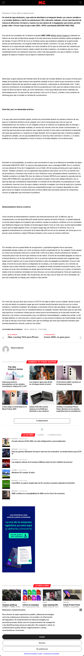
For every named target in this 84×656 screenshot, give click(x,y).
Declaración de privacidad (51, 653)
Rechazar (42, 643)
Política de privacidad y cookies (33, 653)
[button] (81, 610)
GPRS (27, 329)
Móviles (34, 329)
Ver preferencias (42, 649)
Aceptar (42, 637)
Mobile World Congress (60, 35)
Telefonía (43, 329)
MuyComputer (29, 13)
